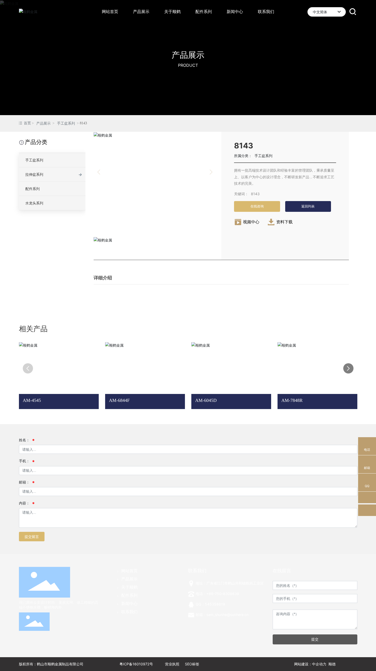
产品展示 (188, 55)
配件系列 (32, 188)
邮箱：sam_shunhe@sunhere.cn (222, 614)
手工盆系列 (66, 123)
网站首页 (129, 570)
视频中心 (251, 221)
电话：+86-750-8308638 (217, 593)
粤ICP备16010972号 (136, 664)
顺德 (332, 664)
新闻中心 (129, 603)
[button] (348, 368)
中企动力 (319, 664)
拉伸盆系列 (34, 174)
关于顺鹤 (129, 587)
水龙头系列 (34, 203)
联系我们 (129, 611)
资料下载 (284, 221)
